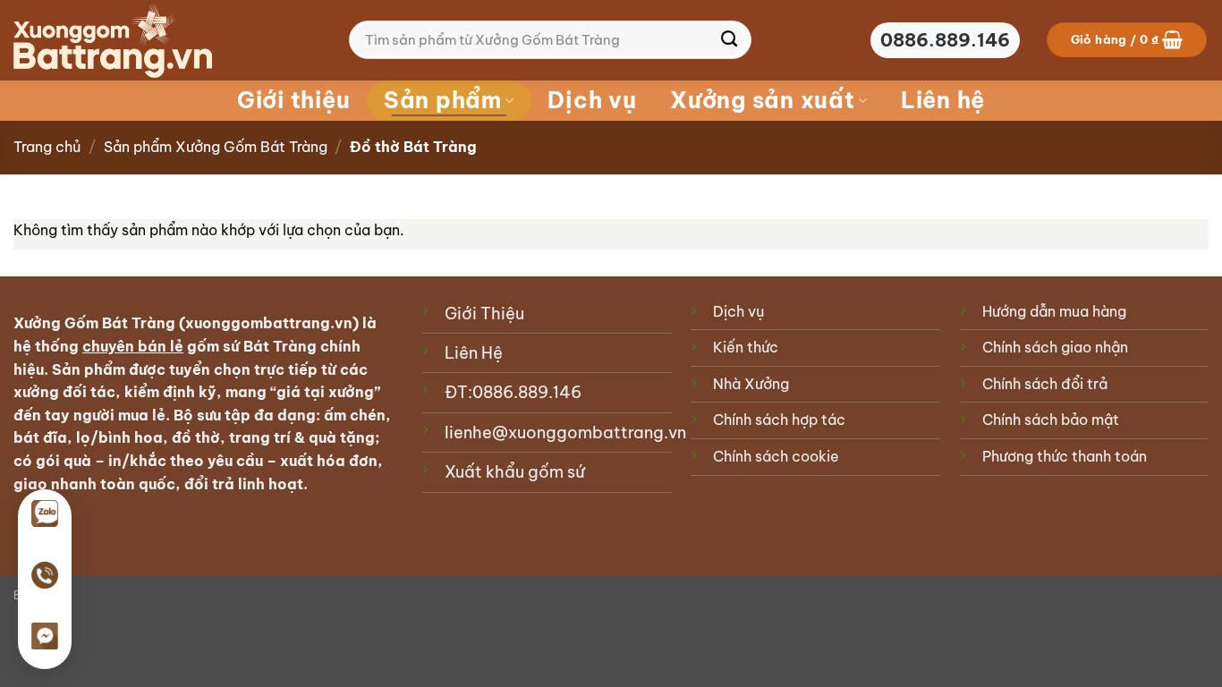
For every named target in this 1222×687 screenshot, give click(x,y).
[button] (1127, 39)
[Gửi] (729, 40)
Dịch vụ (591, 100)
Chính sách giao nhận (1055, 347)
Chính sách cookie (776, 456)
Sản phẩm (443, 100)
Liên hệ (943, 100)
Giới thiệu (294, 100)
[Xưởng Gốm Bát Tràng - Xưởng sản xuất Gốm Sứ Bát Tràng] (112, 40)
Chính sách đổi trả (1044, 384)
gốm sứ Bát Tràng (252, 346)
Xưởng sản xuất (762, 100)
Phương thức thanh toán (1064, 456)
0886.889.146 (526, 392)
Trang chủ (47, 147)
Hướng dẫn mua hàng (1054, 311)
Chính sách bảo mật (1050, 419)
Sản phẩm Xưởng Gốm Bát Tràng (215, 147)
